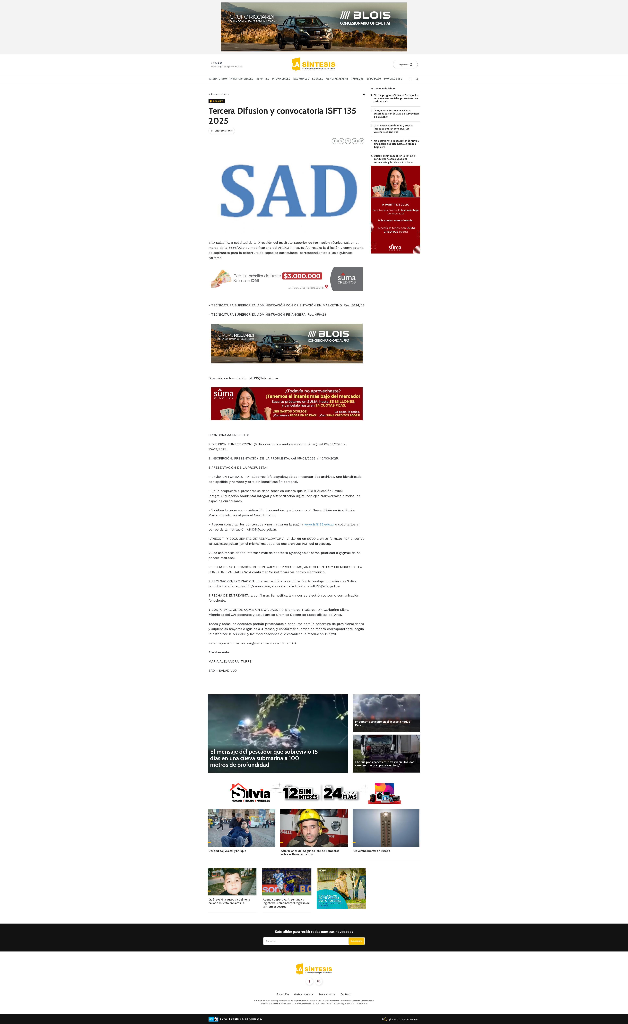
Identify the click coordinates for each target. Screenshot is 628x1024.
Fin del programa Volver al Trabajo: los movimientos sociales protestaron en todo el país (396, 98)
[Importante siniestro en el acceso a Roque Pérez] (386, 713)
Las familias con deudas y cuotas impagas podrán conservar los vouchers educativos (393, 128)
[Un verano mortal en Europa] (386, 828)
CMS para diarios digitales (405, 1019)
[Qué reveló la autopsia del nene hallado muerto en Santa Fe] (232, 881)
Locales (317, 79)
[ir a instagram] (318, 981)
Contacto (345, 994)
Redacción (283, 994)
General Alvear (337, 79)
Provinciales (281, 79)
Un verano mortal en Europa (371, 851)
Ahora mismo (218, 79)
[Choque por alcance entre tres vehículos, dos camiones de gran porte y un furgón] (386, 753)
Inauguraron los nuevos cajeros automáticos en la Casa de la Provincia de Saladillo (396, 113)
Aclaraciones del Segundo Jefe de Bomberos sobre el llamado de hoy (310, 852)
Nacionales (301, 79)
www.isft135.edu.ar (319, 524)
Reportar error (327, 994)
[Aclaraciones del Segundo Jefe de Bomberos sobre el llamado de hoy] (314, 828)
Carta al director (303, 994)
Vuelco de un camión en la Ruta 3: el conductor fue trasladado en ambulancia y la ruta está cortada (395, 159)
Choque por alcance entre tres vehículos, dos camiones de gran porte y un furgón (384, 763)
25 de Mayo (374, 79)
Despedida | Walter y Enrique (227, 851)
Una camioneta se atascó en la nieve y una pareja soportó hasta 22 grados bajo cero (396, 143)
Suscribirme (356, 941)
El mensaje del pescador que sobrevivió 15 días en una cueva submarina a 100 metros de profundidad (264, 758)
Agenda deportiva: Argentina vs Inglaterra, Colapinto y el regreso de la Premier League (286, 903)
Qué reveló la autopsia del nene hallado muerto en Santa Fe (229, 901)
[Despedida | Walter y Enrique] (241, 828)
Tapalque (357, 79)
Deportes (263, 79)
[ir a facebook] (309, 981)
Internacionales (241, 79)
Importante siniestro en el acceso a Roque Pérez (382, 723)
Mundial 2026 (393, 79)
